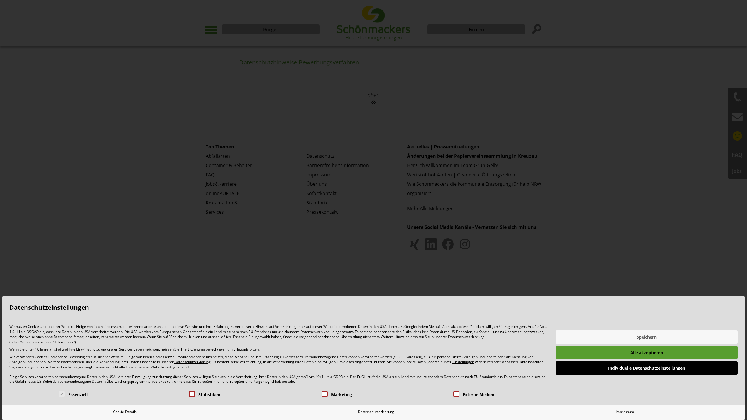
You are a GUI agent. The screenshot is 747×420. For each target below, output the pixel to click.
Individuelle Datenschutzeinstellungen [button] (646, 368)
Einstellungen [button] (463, 361)
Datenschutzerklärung (192, 361)
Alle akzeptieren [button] (646, 352)
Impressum (625, 411)
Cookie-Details (125, 411)
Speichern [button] (647, 337)
